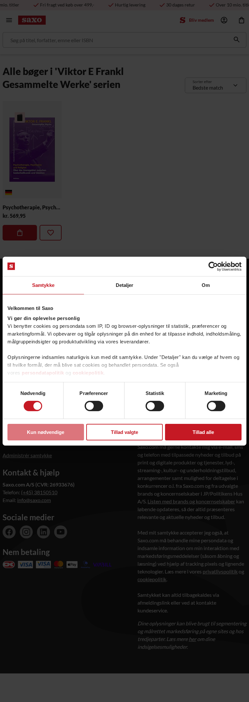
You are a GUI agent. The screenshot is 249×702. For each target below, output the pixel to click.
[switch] (94, 406)
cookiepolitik (88, 373)
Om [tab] (206, 285)
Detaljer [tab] (125, 285)
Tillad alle (203, 432)
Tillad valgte (124, 432)
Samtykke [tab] (43, 285)
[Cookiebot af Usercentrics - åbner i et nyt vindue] (213, 266)
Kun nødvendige (45, 432)
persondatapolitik (43, 373)
